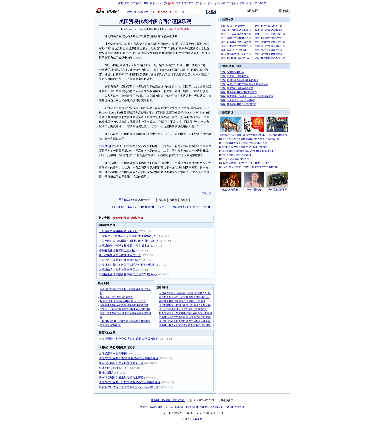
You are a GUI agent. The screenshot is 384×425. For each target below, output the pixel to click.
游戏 (197, 3)
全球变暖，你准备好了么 (114, 367)
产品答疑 (239, 406)
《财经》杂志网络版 (178, 29)
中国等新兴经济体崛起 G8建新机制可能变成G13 (128, 240)
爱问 (242, 3)
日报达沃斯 (106, 372)
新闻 (126, 3)
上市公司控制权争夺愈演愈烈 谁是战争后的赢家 (128, 338)
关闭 (206, 207)
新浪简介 (145, 406)
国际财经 (143, 12)
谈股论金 (118, 207)
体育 (133, 3)
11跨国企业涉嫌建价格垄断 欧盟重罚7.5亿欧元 (127, 274)
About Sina (156, 406)
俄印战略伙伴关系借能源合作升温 (120, 255)
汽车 (184, 3)
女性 (203, 3)
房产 (190, 3)
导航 (254, 3)
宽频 (178, 3)
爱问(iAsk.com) (128, 199)
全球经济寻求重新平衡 (113, 353)
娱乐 (139, 3)
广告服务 (168, 406)
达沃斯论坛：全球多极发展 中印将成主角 (124, 245)
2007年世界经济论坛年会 (164, 12)
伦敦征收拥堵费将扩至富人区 (117, 250)
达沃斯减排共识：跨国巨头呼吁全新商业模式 (127, 264)
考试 (216, 3)
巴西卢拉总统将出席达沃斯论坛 (118, 231)
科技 (158, 3)
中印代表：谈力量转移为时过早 (118, 260)
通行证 (262, 3)
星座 (222, 3)
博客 (165, 3)
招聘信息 (191, 406)
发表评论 (206, 193)
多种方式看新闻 (181, 207)
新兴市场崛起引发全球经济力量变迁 (121, 363)
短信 (235, 3)
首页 (120, 3)
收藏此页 (132, 207)
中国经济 (104, 146)
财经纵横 (131, 12)
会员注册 (228, 406)
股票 (152, 3)
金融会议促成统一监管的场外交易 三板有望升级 (128, 387)
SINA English (215, 406)
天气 (229, 3)
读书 (210, 3)
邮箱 (248, 3)
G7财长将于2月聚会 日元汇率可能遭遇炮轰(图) (128, 236)
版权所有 (197, 419)
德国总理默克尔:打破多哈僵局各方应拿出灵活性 (128, 358)
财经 (146, 3)
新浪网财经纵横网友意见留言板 (168, 400)
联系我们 (179, 406)
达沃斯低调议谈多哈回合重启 (117, 269)
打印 (196, 207)
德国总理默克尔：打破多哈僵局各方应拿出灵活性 (129, 382)
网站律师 (202, 406)
